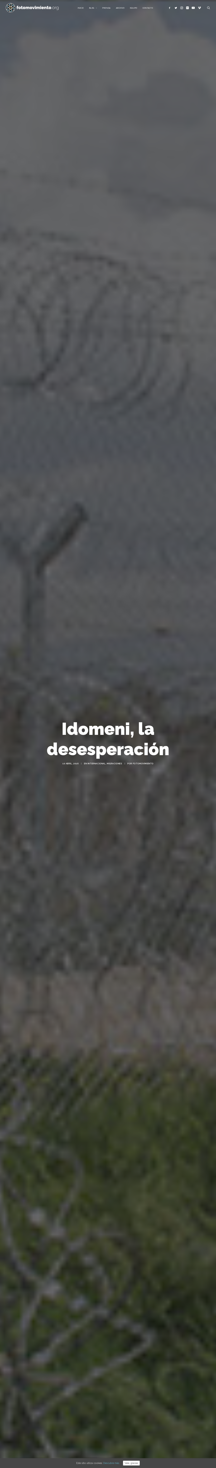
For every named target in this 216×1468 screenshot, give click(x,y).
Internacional (97, 763)
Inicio (81, 8)
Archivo (120, 8)
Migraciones (114, 763)
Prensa (106, 8)
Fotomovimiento (143, 763)
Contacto (148, 8)
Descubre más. (111, 1463)
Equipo (133, 8)
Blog (91, 8)
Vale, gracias (131, 1463)
